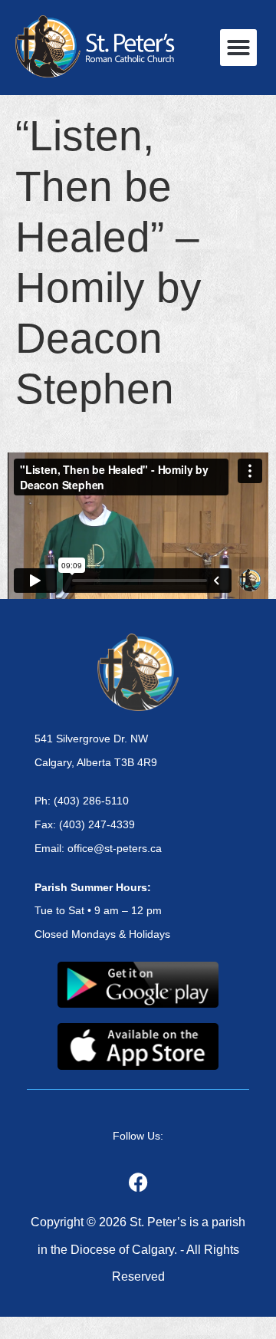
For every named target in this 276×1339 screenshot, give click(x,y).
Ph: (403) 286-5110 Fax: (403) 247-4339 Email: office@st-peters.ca (98, 824)
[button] (238, 47)
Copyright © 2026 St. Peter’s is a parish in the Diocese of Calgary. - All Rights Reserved (138, 1249)
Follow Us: (138, 1136)
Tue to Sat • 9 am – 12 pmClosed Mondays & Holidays (102, 911)
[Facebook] (138, 1182)
